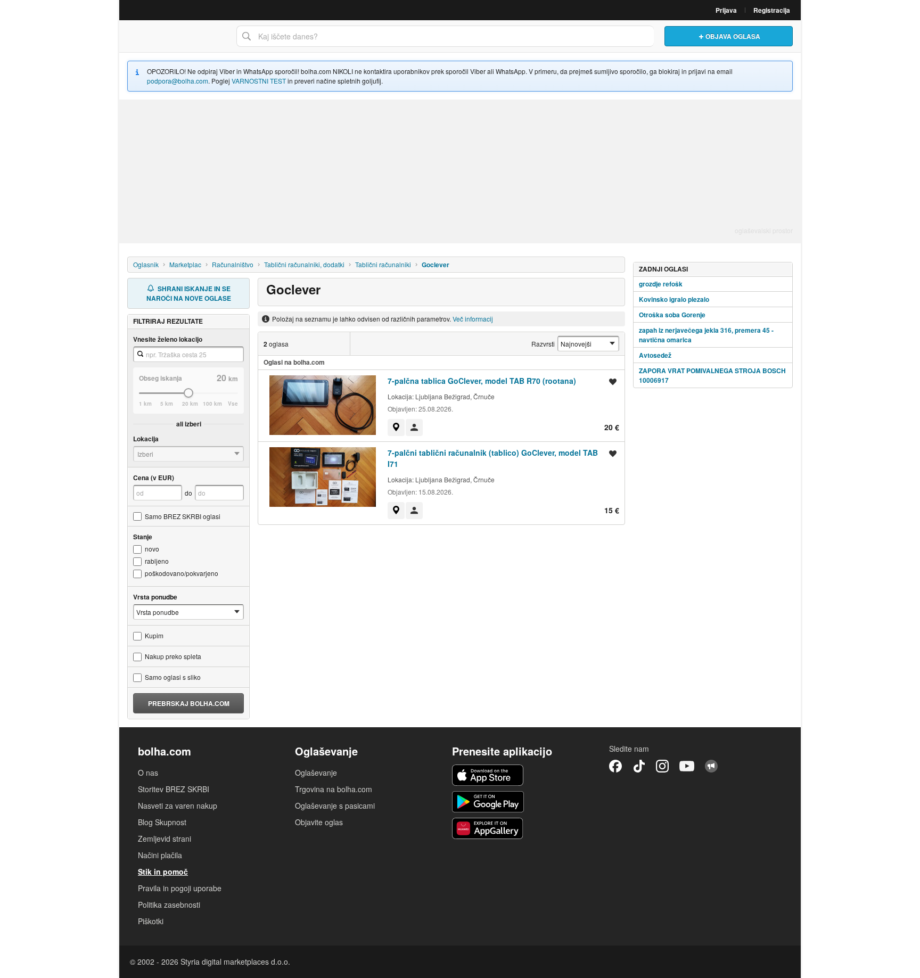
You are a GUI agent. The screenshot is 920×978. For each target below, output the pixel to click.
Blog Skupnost (162, 822)
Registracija (771, 10)
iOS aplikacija (488, 775)
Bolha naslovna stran (175, 36)
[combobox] (445, 36)
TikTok (638, 766)
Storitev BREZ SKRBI (173, 789)
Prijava (726, 10)
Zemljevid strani (164, 838)
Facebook (615, 766)
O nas (148, 772)
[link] (396, 427)
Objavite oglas (319, 822)
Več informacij (473, 318)
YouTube (686, 766)
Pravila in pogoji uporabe (179, 888)
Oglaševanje (316, 772)
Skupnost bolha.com (711, 766)
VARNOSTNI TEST (259, 80)
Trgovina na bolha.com (333, 789)
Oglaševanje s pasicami (335, 805)
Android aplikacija (488, 801)
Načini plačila (160, 855)
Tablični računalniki (383, 264)
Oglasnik (146, 264)
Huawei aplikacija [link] (488, 828)
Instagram (662, 766)
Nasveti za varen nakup (177, 805)
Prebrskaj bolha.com (188, 703)
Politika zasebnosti (169, 904)
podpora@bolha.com (177, 80)
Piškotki (150, 921)
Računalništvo (232, 264)
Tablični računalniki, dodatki (304, 264)
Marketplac (185, 264)
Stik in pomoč (163, 871)
